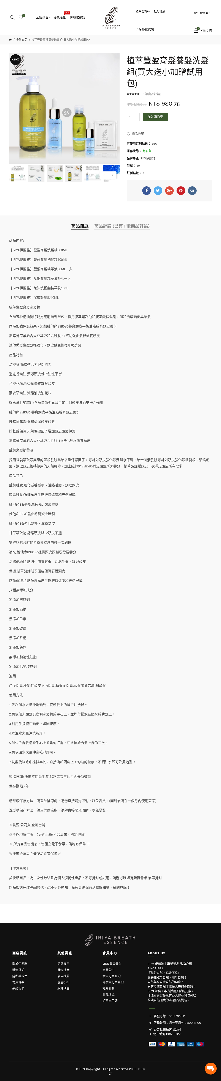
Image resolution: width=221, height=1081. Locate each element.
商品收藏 (138, 134)
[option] (17, 173)
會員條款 (18, 982)
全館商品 (21, 39)
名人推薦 (63, 976)
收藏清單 (109, 994)
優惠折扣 (63, 982)
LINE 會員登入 (202, 13)
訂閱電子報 (110, 1001)
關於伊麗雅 (19, 963)
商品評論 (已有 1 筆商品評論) (122, 226)
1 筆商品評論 (152, 94)
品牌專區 (63, 963)
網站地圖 (63, 988)
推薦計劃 (109, 988)
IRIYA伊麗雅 (147, 158)
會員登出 (109, 970)
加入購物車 (155, 117)
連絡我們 (18, 988)
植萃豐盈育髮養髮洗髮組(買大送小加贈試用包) (61, 39)
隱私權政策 (19, 976)
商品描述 (79, 226)
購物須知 (18, 970)
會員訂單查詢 (112, 976)
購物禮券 (63, 970)
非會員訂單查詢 (113, 982)
